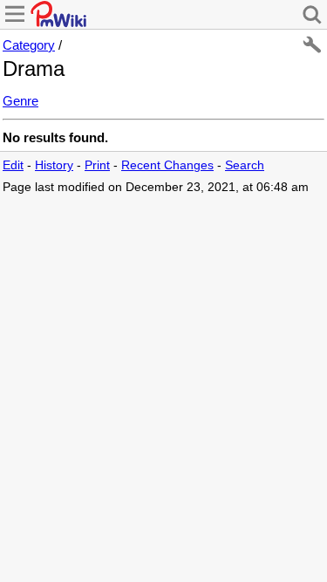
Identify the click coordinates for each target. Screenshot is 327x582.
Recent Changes (167, 165)
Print (97, 165)
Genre (20, 100)
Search (244, 165)
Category (29, 45)
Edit (13, 165)
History (54, 165)
